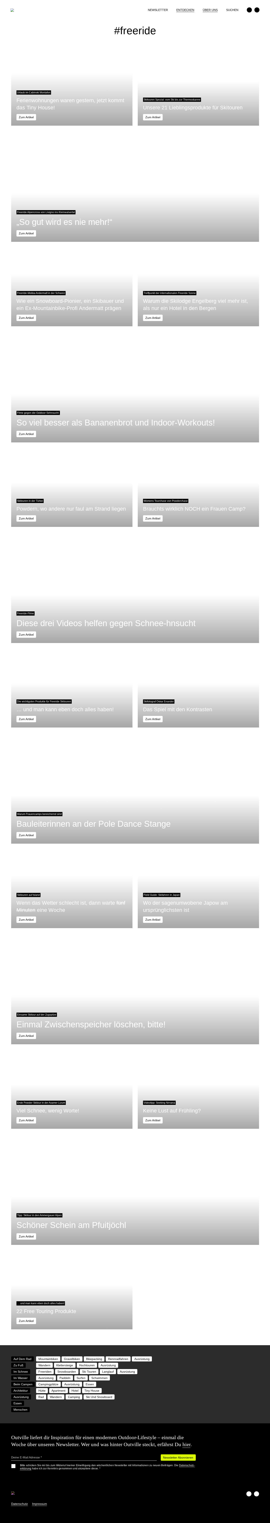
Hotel (75, 1390)
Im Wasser (21, 1378)
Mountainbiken (48, 1359)
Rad (41, 1397)
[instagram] (256, 9)
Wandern (44, 1365)
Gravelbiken (72, 1359)
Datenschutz (19, 1503)
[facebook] (249, 9)
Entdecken (185, 10)
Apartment (58, 1390)
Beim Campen (23, 1384)
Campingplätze (48, 1384)
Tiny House (91, 1390)
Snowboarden (66, 1371)
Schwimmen (99, 1378)
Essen (90, 1384)
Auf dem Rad (22, 1359)
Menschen (20, 1409)
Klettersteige (64, 1365)
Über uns (210, 10)
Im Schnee (21, 1371)
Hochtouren (87, 1365)
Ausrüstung (142, 1359)
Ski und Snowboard (99, 1397)
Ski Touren (89, 1371)
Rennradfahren (118, 1359)
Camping (74, 1397)
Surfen (81, 1378)
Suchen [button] (232, 10)
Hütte (42, 1390)
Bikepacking (94, 1359)
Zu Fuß (18, 1365)
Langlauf (108, 1371)
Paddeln (64, 1378)
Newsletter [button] (158, 10)
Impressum (39, 1503)
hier (186, 1444)
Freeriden (44, 1371)
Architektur (21, 1390)
